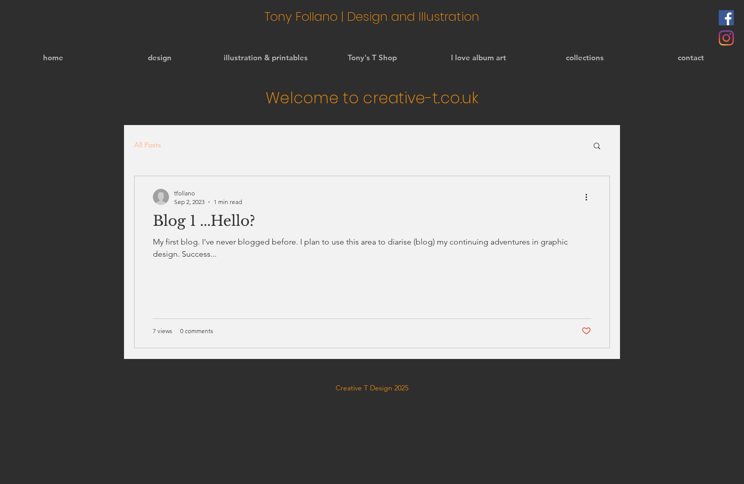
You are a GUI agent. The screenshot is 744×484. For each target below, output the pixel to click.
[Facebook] (726, 17)
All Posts (147, 144)
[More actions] (590, 197)
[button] (597, 146)
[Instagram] (726, 38)
